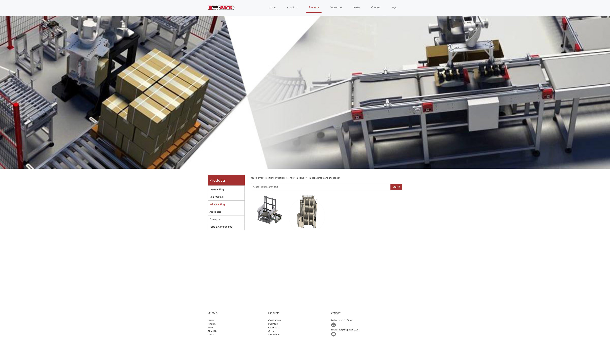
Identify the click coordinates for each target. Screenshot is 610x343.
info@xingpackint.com (348, 329)
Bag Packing (216, 196)
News (356, 7)
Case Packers (274, 320)
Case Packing (217, 189)
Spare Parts (273, 334)
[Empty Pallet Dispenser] (269, 211)
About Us (292, 7)
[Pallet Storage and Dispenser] (307, 211)
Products (314, 7)
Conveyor (215, 219)
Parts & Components (221, 226)
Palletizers (273, 324)
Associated (215, 211)
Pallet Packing (217, 204)
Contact (375, 7)
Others (271, 331)
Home (272, 7)
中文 (394, 7)
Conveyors (273, 327)
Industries (336, 7)
